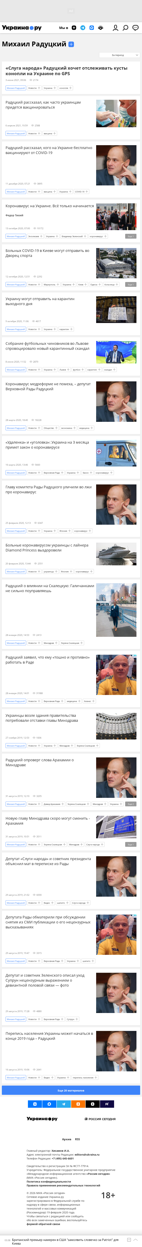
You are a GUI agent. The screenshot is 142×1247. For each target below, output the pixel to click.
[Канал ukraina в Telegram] (64, 1104)
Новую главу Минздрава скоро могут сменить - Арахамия (48, 821)
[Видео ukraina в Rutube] (107, 1104)
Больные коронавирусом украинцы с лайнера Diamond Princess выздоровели (47, 548)
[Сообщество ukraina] (49, 1104)
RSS (77, 1139)
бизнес (87, 701)
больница (109, 284)
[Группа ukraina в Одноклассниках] (78, 1104)
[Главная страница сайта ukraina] (21, 27)
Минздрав (49, 643)
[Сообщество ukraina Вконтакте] (35, 1104)
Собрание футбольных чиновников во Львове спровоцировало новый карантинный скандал (47, 346)
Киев (80, 284)
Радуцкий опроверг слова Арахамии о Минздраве (40, 762)
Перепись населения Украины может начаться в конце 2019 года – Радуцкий (49, 1036)
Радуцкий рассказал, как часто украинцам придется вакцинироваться (43, 105)
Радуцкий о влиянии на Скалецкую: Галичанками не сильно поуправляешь (50, 588)
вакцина (48, 133)
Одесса (93, 284)
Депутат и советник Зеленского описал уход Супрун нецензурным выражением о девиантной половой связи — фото (45, 980)
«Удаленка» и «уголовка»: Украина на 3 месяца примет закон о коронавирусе (47, 445)
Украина (48, 88)
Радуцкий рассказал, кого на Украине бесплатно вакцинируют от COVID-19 (49, 150)
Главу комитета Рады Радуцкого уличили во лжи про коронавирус (49, 489)
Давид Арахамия (52, 804)
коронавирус (96, 236)
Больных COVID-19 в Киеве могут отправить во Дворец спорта (47, 253)
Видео (47, 902)
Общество (49, 428)
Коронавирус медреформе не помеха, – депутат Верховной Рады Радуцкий (48, 386)
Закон (86, 472)
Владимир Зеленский (72, 236)
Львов (63, 369)
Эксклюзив (33, 236)
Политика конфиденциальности (49, 1181)
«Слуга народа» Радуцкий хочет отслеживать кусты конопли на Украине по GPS (66, 70)
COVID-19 (79, 191)
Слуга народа (93, 844)
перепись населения (83, 1077)
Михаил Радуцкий (34, 43)
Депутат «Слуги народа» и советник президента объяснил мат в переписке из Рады (48, 861)
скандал (108, 369)
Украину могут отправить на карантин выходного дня (40, 301)
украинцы (49, 571)
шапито (61, 902)
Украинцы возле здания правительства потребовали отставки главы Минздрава (42, 718)
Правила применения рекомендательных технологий (63, 1185)
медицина (84, 428)
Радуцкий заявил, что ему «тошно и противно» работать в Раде (48, 660)
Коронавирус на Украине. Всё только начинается (50, 205)
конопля (64, 88)
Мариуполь (49, 284)
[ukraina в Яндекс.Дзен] (93, 1104)
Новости (32, 88)
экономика (66, 428)
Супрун (70, 1019)
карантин (64, 329)
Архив (66, 1139)
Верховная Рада (52, 472)
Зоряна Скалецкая (70, 643)
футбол (76, 369)
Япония (63, 530)
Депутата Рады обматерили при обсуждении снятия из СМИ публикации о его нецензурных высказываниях (48, 922)
